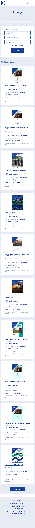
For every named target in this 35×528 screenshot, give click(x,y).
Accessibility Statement (17, 511)
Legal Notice (17, 509)
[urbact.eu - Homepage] (3, 3)
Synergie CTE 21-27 (17, 503)
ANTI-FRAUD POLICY (17, 514)
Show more (17, 489)
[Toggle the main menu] (32, 3)
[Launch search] (27, 3)
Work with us (17, 506)
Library (17, 501)
